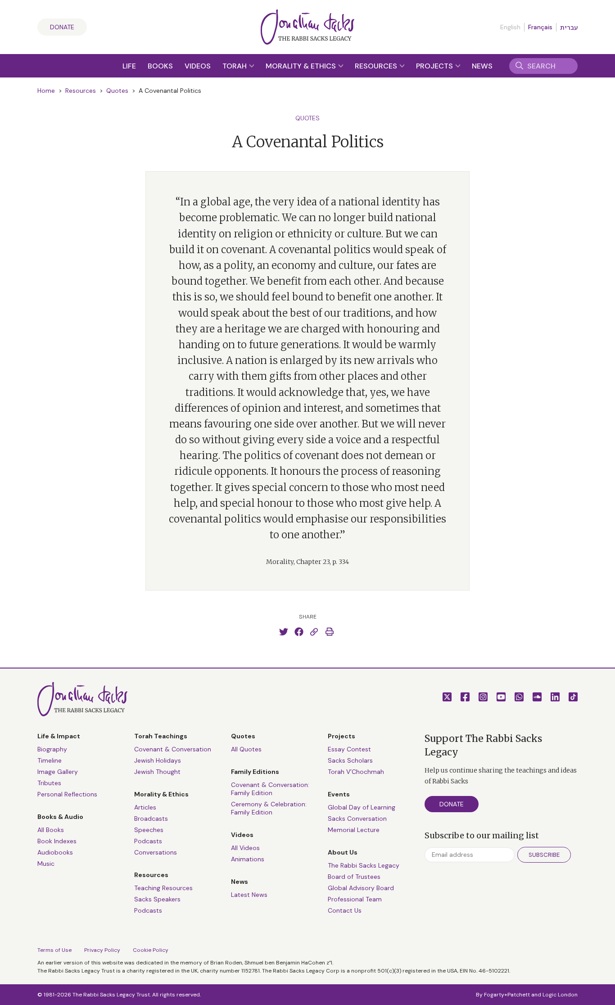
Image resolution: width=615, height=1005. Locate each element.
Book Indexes (57, 841)
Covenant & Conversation (172, 749)
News (482, 66)
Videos (198, 66)
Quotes (117, 90)
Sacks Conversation (357, 818)
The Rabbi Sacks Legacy (363, 865)
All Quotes (246, 749)
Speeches (148, 830)
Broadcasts (151, 818)
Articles (145, 807)
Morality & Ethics (302, 66)
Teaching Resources (163, 888)
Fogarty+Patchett (507, 994)
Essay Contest (349, 749)
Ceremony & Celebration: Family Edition (269, 808)
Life (129, 66)
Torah (235, 66)
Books (160, 66)
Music (45, 863)
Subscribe (544, 855)
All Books (50, 830)
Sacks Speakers (157, 899)
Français (540, 27)
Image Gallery (57, 772)
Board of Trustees (354, 877)
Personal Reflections (67, 794)
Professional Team (355, 899)
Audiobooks (55, 852)
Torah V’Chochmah (356, 772)
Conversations (155, 852)
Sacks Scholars (350, 760)
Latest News (249, 895)
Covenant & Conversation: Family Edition (270, 789)
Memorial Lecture (354, 830)
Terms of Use (54, 950)
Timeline (49, 760)
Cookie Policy (150, 950)
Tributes (49, 783)
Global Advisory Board (361, 888)
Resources (377, 66)
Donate (62, 27)
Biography (52, 749)
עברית (569, 27)
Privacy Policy (102, 950)
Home (46, 90)
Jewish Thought (157, 772)
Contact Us (345, 910)
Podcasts (148, 841)
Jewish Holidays (157, 760)
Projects (435, 66)
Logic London (560, 994)
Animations (247, 859)
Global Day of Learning (361, 807)
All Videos (245, 848)
